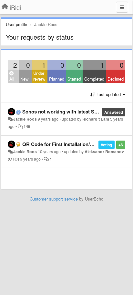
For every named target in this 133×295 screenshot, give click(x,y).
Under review (39, 76)
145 (27, 126)
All (11, 79)
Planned (56, 79)
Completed (94, 79)
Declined (115, 79)
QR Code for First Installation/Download (67, 144)
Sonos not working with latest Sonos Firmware (75, 111)
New (24, 79)
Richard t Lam (95, 119)
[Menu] (122, 7)
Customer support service (54, 199)
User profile (16, 24)
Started (74, 79)
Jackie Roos (25, 119)
